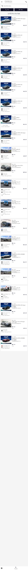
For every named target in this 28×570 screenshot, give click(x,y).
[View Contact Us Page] (26, 2)
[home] (8, 1)
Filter (22, 9)
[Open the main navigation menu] (2, 2)
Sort (8, 9)
